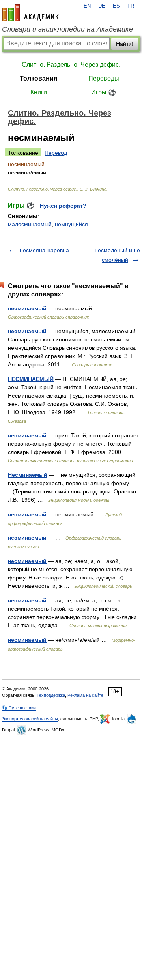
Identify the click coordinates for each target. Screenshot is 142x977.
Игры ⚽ (103, 92)
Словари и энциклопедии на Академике (67, 29)
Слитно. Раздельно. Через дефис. (71, 64)
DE (101, 6)
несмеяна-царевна (44, 250)
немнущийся (71, 224)
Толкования (38, 78)
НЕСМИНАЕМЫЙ (31, 379)
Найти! (124, 44)
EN (87, 6)
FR (130, 6)
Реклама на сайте (85, 695)
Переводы (103, 78)
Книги (38, 92)
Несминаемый (27, 475)
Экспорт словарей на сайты (30, 718)
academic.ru (30, 12)
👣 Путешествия (19, 707)
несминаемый (27, 308)
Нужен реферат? (63, 206)
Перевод (56, 153)
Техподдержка (51, 695)
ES (116, 6)
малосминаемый (30, 224)
